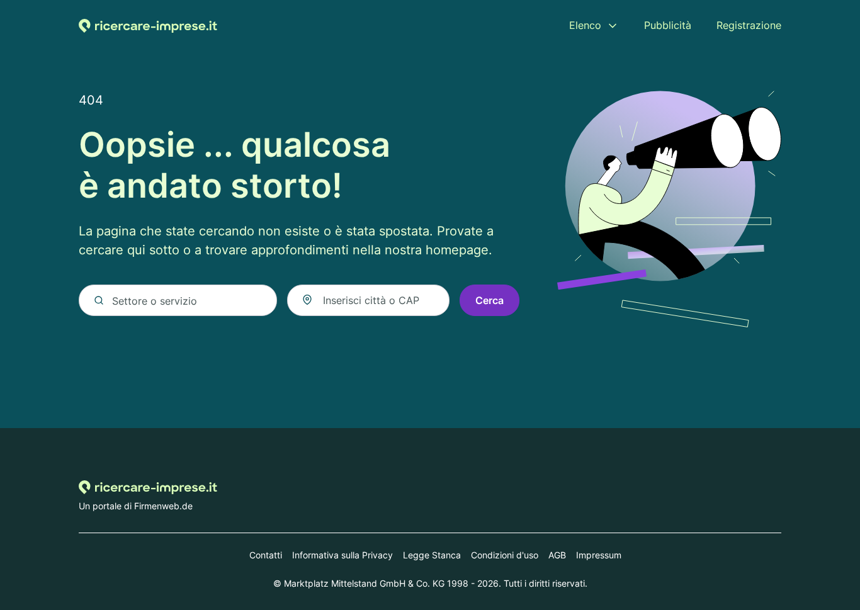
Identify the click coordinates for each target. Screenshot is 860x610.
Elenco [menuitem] (585, 25)
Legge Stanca (432, 555)
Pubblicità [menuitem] (667, 25)
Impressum (598, 555)
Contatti (265, 555)
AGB (557, 555)
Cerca (489, 300)
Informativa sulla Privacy (342, 555)
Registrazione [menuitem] (748, 25)
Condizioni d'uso (504, 555)
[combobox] (368, 300)
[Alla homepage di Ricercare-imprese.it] (148, 25)
